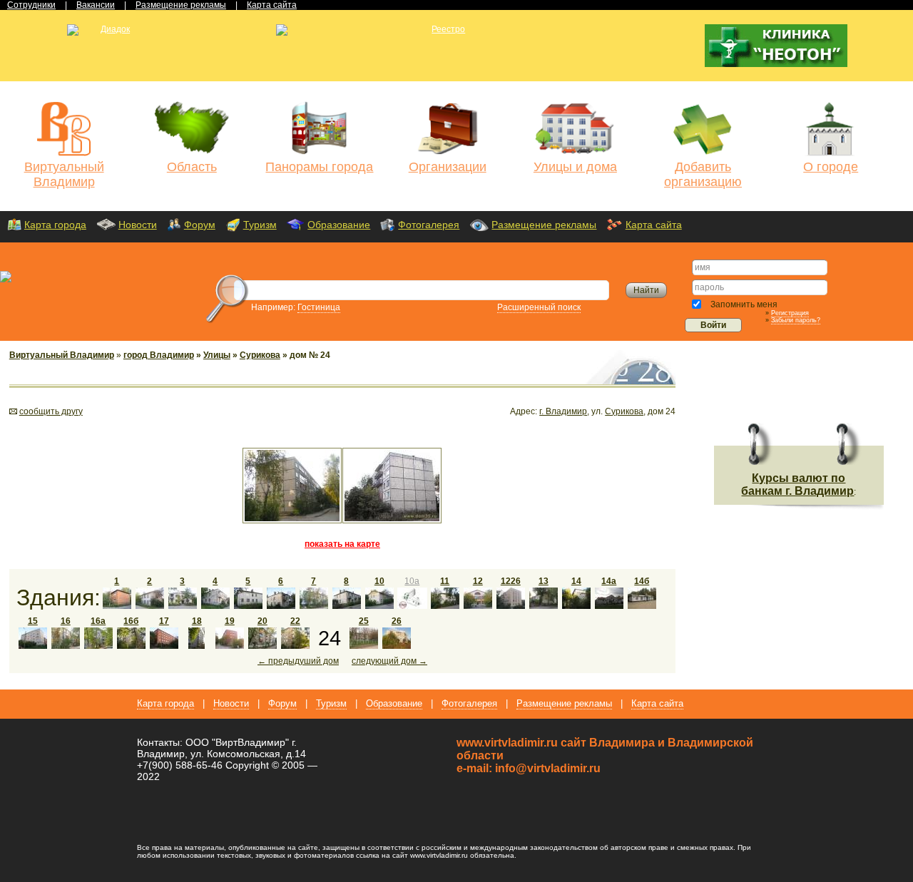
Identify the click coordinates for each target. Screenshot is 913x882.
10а (411, 581)
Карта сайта (654, 224)
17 (164, 621)
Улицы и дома (575, 167)
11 (444, 581)
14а (608, 581)
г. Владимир (563, 411)
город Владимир (158, 355)
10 (379, 581)
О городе (830, 167)
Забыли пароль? (795, 320)
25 (364, 621)
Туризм (260, 224)
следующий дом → (389, 661)
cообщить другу (51, 411)
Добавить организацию (703, 174)
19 (230, 621)
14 (576, 581)
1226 (511, 581)
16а (98, 621)
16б (130, 621)
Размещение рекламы (543, 224)
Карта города (55, 224)
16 (66, 621)
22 (295, 621)
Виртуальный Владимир (64, 174)
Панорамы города (319, 167)
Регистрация (790, 313)
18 (197, 621)
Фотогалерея (428, 224)
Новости (137, 224)
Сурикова (260, 355)
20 (262, 621)
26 (397, 621)
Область (192, 167)
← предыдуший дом (298, 661)
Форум (199, 224)
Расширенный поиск (539, 307)
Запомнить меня (742, 304)
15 (33, 621)
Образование (338, 224)
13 (544, 581)
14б (641, 581)
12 (478, 581)
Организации (447, 167)
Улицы (216, 355)
